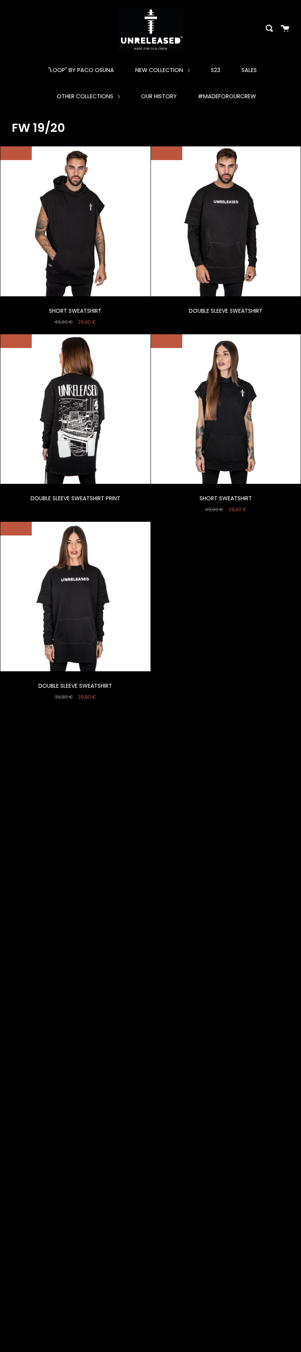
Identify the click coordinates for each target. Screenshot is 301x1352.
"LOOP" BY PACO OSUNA (81, 70)
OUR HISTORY (159, 96)
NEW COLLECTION (160, 70)
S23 (215, 70)
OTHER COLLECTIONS (86, 96)
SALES (249, 70)
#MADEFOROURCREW (227, 96)
